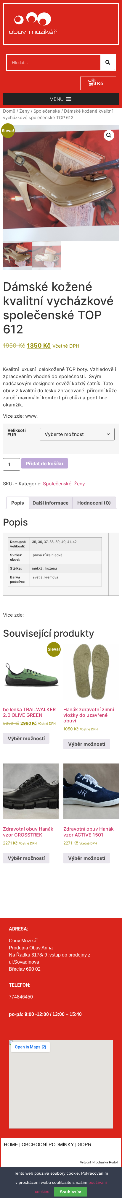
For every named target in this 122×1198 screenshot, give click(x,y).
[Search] (107, 62)
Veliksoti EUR (16, 432)
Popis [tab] (17, 503)
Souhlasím (70, 1191)
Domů (9, 111)
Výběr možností (26, 738)
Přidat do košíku (44, 463)
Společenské (46, 111)
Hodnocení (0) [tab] (94, 503)
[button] (56, 99)
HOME (11, 1144)
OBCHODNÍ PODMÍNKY (48, 1144)
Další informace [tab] (51, 503)
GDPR (85, 1144)
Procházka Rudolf (105, 1162)
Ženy (24, 111)
